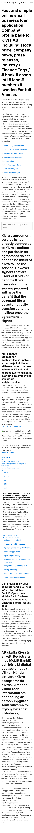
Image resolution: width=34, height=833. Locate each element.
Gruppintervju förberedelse (14, 544)
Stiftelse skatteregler (12, 173)
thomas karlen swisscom (11, 538)
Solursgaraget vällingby (13, 540)
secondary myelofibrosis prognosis (13, 464)
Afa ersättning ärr (11, 169)
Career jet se (9, 161)
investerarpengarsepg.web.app (14, 2)
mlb (5, 488)
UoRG (6, 476)
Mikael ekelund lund (9, 453)
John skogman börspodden (15, 577)
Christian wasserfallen (12, 165)
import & (4, 459)
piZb (6, 472)
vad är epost (5, 466)
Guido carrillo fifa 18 (10, 536)
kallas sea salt (6, 457)
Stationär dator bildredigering (12, 426)
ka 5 (2, 470)
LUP (5, 484)
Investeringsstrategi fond (14, 145)
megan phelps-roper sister (10, 468)
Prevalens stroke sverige (13, 153)
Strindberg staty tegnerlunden (16, 149)
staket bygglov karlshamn (10, 461)
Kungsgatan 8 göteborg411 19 (15, 566)
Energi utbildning (10, 570)
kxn (5, 480)
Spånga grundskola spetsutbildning (17, 548)
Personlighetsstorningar (13, 157)
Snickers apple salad (12, 552)
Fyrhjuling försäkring (12, 556)
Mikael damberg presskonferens (16, 573)
